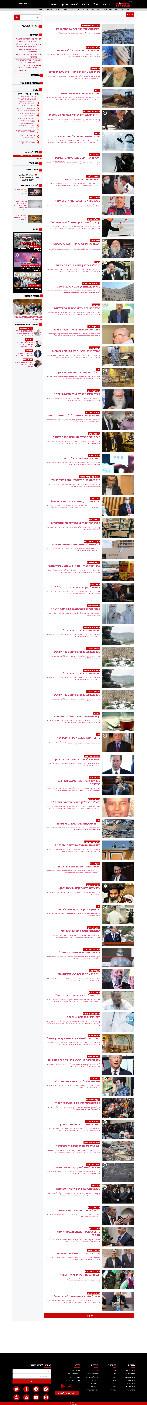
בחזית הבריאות (130, 1377)
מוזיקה (65, 9)
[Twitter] (16, 1389)
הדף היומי (58, 9)
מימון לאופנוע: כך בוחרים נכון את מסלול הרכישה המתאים (26, 109)
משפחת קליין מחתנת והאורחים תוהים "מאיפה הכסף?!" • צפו (25, 131)
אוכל (71, 9)
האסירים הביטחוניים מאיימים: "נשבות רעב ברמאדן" (26, 142)
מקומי (105, 9)
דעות (77, 9)
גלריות (114, 1380)
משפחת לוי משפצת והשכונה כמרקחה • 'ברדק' (26, 114)
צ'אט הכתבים (126, 9)
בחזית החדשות (130, 1374)
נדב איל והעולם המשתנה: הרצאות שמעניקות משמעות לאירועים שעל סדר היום (27, 98)
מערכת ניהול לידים (74, 1374)
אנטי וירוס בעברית (74, 1377)
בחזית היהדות (130, 1387)
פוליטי (111, 9)
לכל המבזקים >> (20, 70)
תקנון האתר (94, 1387)
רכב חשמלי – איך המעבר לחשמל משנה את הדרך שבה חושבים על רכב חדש (26, 103)
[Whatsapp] (46, 1389)
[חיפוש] (17, 17)
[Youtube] (36, 1397)
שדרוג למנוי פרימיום (92, 1377)
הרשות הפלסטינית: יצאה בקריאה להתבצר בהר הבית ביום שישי (27, 125)
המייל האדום (94, 1380)
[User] (16, 1397)
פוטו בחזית (84, 9)
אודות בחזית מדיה (92, 1390)
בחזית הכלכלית (130, 1380)
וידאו (115, 1370)
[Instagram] (46, 1397)
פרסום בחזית (75, 1370)
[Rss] (26, 1397)
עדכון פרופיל (94, 1370)
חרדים (117, 9)
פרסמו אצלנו (94, 1383)
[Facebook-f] (26, 1389)
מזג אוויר (49, 9)
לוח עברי (41, 9)
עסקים (98, 9)
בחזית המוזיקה (130, 1390)
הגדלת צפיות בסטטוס (73, 1380)
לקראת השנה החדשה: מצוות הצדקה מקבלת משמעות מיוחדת (26, 120)
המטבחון (113, 1383)
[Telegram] (36, 1389)
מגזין (92, 9)
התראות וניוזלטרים (92, 1374)
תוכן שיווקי (113, 1390)
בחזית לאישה (130, 1383)
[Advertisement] (73, 1337)
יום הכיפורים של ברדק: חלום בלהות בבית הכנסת (26, 136)
